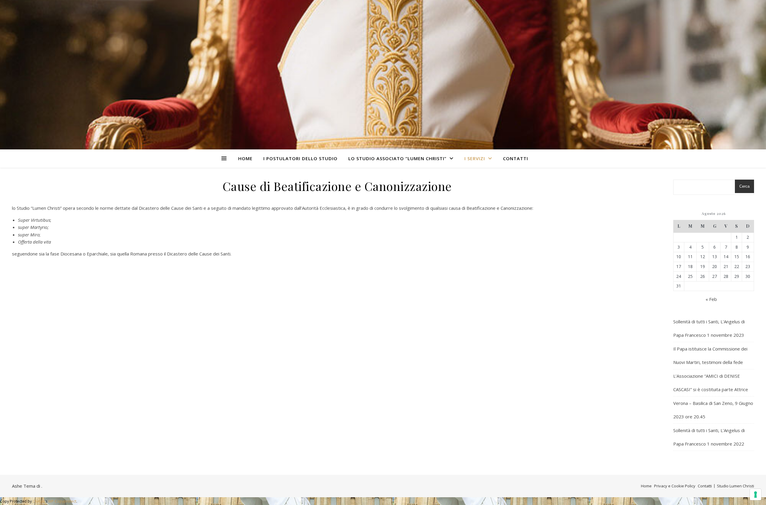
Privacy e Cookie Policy (674, 486)
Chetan (39, 501)
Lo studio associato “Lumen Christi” (397, 158)
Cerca (744, 186)
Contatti (515, 158)
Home (245, 158)
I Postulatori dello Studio (300, 158)
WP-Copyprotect (62, 501)
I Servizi (474, 158)
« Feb (711, 299)
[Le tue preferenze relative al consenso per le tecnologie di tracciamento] (755, 494)
